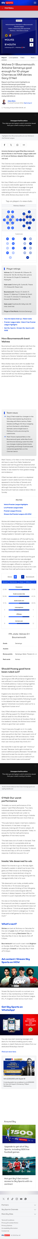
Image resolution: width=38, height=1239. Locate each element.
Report (4, 57)
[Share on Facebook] (4, 145)
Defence (28, 582)
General (5, 582)
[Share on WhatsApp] (17, 145)
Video (22, 57)
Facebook (8, 1199)
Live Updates (13, 57)
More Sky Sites (7, 1214)
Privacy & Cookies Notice (10, 1222)
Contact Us (5, 1231)
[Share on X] (11, 145)
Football (9, 8)
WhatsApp (25, 1199)
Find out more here (9, 1052)
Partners (5, 1205)
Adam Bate (11, 101)
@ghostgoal (28, 103)
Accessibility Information (10, 1228)
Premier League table (12, 322)
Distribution (13, 582)
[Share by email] (24, 145)
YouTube (21, 1199)
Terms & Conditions (8, 1220)
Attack (21, 582)
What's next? (9, 924)
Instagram (17, 1199)
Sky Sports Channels (10, 1209)
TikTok (12, 1199)
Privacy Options (7, 1225)
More (32, 57)
